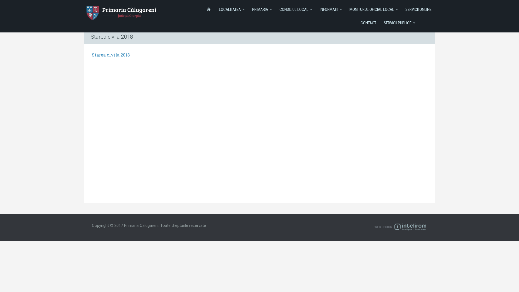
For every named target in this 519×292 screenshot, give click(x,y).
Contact (368, 23)
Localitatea (230, 9)
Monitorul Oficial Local (372, 9)
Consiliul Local (294, 9)
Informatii (329, 9)
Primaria (260, 9)
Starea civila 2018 (111, 55)
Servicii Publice (397, 23)
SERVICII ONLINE (418, 9)
